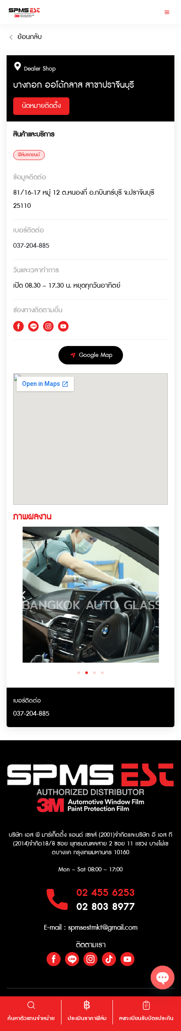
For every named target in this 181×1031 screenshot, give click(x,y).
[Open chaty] (162, 977)
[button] (166, 12)
